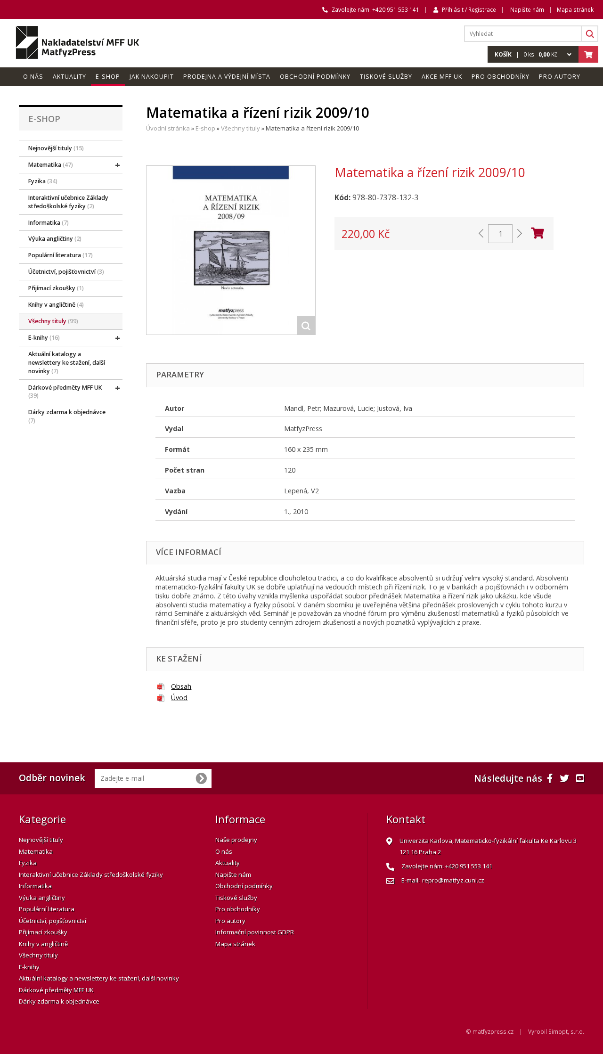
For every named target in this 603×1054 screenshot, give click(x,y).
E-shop (205, 128)
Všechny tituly (240, 128)
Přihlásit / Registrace (469, 9)
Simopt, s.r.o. (566, 1031)
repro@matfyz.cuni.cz (453, 880)
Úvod (179, 697)
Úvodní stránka (168, 128)
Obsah (181, 686)
